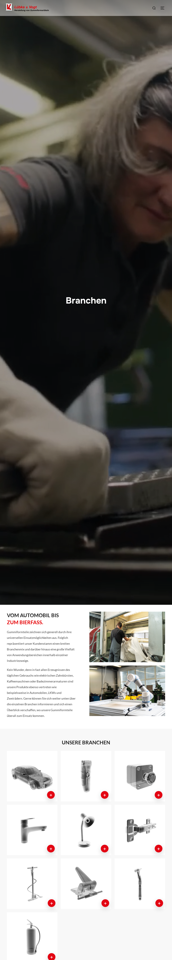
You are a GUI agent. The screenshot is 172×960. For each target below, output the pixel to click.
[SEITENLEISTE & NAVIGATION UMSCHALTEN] (163, 8)
